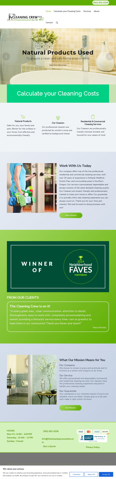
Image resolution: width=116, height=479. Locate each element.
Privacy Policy (93, 447)
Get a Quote (70, 215)
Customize (76, 474)
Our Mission (70, 407)
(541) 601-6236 (100, 2)
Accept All (106, 474)
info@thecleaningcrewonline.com (58, 439)
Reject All (91, 474)
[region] (58, 472)
